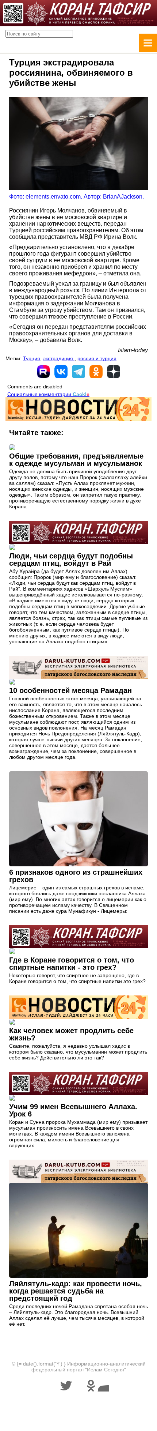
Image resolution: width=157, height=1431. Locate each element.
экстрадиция (58, 358)
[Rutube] (43, 371)
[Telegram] (78, 371)
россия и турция (96, 358)
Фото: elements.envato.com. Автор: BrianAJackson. (76, 196)
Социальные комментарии (48, 394)
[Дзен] (113, 371)
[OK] (96, 371)
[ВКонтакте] (61, 371)
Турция (31, 358)
